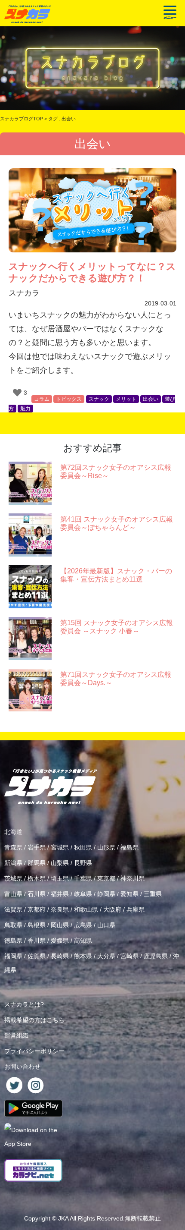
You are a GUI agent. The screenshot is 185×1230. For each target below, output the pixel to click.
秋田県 (83, 847)
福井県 (60, 893)
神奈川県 (132, 878)
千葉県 (83, 878)
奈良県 (60, 909)
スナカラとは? (24, 1004)
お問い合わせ (22, 1066)
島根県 (37, 925)
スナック (99, 399)
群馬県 (37, 862)
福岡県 (13, 956)
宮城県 (60, 847)
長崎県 (60, 956)
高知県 (83, 940)
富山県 (13, 893)
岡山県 (60, 925)
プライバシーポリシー (34, 1051)
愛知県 (129, 893)
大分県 (106, 956)
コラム (41, 399)
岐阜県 (83, 893)
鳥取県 (13, 925)
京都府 (37, 909)
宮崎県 (129, 956)
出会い (150, 399)
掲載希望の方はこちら (34, 1019)
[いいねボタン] (17, 392)
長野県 (83, 862)
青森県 (13, 847)
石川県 (37, 893)
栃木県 (37, 878)
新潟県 (13, 862)
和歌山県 (86, 909)
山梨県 (60, 862)
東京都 (106, 878)
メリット (126, 399)
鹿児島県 (156, 956)
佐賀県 (37, 956)
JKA (63, 1218)
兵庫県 (135, 909)
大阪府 (112, 909)
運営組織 (16, 1035)
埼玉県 (60, 878)
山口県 (106, 925)
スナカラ (24, 293)
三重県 (153, 893)
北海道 (13, 831)
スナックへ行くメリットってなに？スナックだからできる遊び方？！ (92, 272)
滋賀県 (13, 909)
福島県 (129, 847)
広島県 (83, 925)
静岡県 (106, 893)
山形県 (106, 847)
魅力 (25, 409)
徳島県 (13, 940)
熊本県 (83, 956)
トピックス (69, 399)
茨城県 (13, 878)
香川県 (37, 940)
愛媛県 (60, 940)
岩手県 (37, 847)
